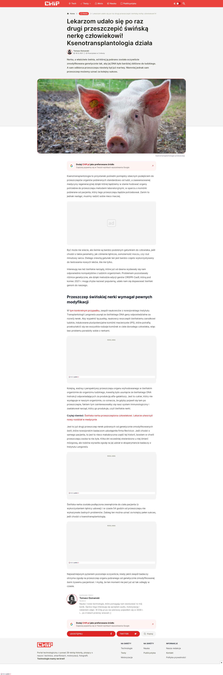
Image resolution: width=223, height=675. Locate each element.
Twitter (124, 633)
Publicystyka (129, 3)
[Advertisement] (111, 358)
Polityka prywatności (176, 657)
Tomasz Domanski (81, 51)
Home (72, 13)
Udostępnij (76, 633)
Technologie (126, 648)
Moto (100, 3)
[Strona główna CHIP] (52, 3)
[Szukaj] (184, 4)
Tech (73, 3)
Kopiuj (150, 633)
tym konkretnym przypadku (85, 310)
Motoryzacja (127, 657)
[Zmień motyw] (177, 3)
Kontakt (169, 653)
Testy (86, 3)
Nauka (113, 3)
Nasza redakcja (173, 648)
